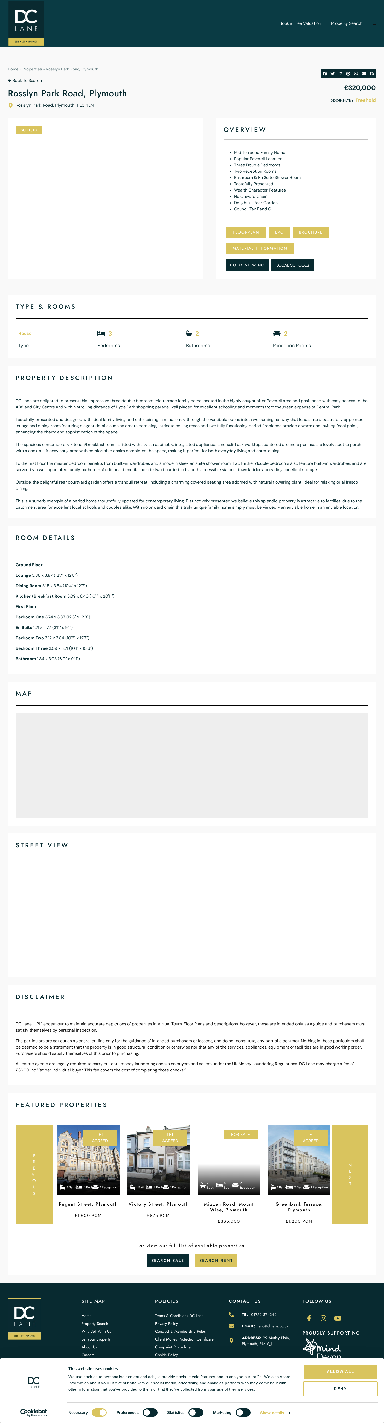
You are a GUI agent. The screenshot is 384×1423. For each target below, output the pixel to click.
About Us (89, 1347)
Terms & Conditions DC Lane (179, 1316)
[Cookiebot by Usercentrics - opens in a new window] (34, 1413)
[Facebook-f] (309, 1318)
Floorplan (246, 232)
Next (350, 1174)
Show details (272, 1412)
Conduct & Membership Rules (180, 1331)
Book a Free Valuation (300, 23)
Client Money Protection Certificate (184, 1339)
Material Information (260, 248)
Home (13, 69)
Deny (340, 1388)
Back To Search (26, 80)
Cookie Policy (166, 1355)
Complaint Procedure (173, 1347)
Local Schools (292, 265)
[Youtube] (337, 1318)
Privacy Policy (166, 1323)
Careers (88, 1355)
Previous (34, 1174)
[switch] (150, 1412)
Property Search (346, 23)
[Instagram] (323, 1318)
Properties (32, 69)
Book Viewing (247, 265)
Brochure (311, 232)
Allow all (340, 1371)
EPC (279, 232)
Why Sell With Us (96, 1331)
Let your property (96, 1339)
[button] (374, 23)
